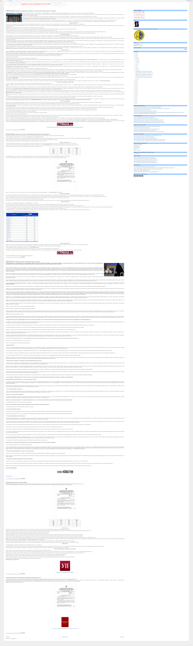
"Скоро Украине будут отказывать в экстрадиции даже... (144, 71)
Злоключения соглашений (138, 144)
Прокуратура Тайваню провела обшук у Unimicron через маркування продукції (146, 162)
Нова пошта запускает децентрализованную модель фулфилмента (144, 117)
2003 (135, 103)
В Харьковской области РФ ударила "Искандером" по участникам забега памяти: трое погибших (148, 121)
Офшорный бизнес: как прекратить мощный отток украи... (144, 74)
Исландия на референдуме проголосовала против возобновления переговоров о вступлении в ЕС (149, 119)
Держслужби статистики (92, 546)
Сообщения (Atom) (14, 638)
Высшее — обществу (137, 149)
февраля (137, 70)
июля (136, 64)
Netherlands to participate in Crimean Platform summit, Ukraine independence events (146, 171)
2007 (135, 97)
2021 (135, 54)
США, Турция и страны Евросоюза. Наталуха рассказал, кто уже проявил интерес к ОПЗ (147, 135)
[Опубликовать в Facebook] (23, 129)
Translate (140, 45)
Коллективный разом (137, 147)
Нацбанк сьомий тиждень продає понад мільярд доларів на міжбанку (144, 157)
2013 (135, 88)
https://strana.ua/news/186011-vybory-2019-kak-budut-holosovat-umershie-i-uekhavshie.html (19, 255)
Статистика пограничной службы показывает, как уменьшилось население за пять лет (23, 577)
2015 (135, 85)
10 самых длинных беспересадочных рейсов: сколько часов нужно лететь (145, 130)
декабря (137, 58)
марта (137, 68)
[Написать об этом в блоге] (21, 129)
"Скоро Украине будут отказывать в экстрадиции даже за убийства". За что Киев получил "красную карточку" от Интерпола (31, 10)
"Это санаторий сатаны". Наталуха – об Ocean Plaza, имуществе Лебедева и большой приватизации (149, 140)
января (137, 79)
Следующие (7, 636)
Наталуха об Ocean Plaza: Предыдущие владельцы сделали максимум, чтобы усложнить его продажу (149, 139)
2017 (135, 82)
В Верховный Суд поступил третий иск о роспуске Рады (142, 109)
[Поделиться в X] (22, 129)
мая (136, 67)
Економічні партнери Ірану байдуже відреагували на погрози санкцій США (145, 158)
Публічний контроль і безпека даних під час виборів (16, 482)
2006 (135, 98)
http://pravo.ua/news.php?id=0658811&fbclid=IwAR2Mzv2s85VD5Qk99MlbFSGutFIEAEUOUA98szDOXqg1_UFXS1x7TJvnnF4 (65, 628)
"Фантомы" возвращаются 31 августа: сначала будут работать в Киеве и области (146, 118)
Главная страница (65, 636)
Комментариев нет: (17, 257)
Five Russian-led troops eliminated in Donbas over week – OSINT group (144, 166)
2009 (135, 94)
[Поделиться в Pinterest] (24, 129)
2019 (135, 57)
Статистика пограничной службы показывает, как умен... (144, 77)
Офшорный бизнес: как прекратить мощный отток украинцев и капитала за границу (23, 261)
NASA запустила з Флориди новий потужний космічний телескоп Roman (145, 161)
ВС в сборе (135, 148)
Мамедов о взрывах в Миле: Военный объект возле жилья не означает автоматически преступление (149, 122)
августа (137, 62)
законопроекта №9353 (109, 107)
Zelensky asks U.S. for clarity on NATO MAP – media (142, 170)
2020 (135, 55)
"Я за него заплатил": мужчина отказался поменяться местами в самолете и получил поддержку (149, 131)
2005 (135, 100)
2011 (135, 91)
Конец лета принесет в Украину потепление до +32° (142, 127)
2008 (135, 95)
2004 (135, 101)
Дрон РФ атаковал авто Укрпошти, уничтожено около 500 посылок (144, 136)
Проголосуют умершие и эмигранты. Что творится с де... (144, 72)
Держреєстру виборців (71, 546)
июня (136, 65)
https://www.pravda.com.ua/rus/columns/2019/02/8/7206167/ (65, 572)
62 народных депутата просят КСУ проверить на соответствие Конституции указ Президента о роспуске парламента (151, 108)
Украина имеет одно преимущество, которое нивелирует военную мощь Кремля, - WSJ (147, 126)
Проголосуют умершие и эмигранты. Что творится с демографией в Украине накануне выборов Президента (28, 134)
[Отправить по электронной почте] (20, 129)
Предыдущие (122, 636)
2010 (135, 92)
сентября (137, 61)
